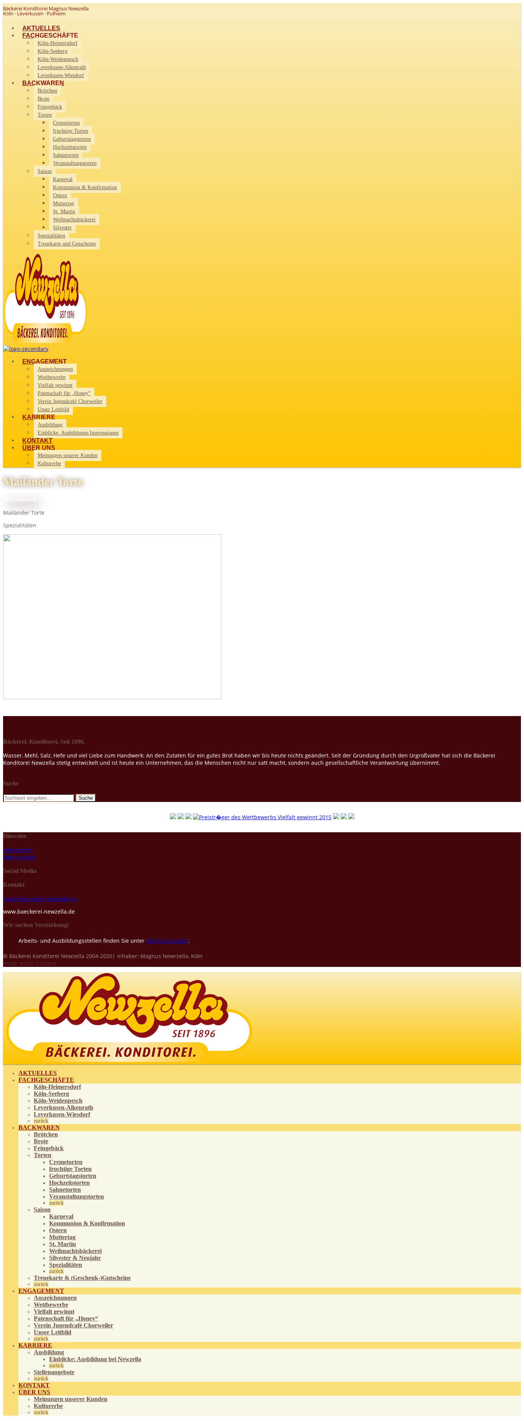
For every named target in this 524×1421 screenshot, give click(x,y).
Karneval (63, 179)
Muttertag (63, 203)
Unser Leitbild (53, 409)
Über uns (38, 448)
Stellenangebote (167, 940)
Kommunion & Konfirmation (85, 187)
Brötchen (47, 91)
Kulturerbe (49, 463)
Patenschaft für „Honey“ (64, 393)
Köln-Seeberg (53, 51)
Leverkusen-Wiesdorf (61, 75)
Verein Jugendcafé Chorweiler (70, 401)
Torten (45, 115)
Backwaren (43, 83)
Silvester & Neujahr (75, 1258)
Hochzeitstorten (70, 147)
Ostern (60, 195)
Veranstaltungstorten (75, 163)
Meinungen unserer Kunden (67, 455)
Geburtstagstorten (72, 139)
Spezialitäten (51, 236)
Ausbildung (50, 425)
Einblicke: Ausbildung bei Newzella (95, 1359)
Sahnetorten (66, 155)
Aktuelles (41, 28)
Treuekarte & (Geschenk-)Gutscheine (82, 1277)
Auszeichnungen (55, 369)
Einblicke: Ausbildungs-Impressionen (78, 433)
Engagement (44, 361)
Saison (45, 171)
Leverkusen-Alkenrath (62, 67)
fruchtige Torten (70, 131)
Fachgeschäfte (50, 35)
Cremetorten (66, 123)
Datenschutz (19, 857)
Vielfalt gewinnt (55, 385)
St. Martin (64, 211)
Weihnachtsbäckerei (74, 219)
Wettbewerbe (52, 377)
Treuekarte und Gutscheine (67, 244)
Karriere (38, 417)
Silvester (62, 228)
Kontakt (37, 440)
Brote (43, 99)
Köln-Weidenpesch (58, 59)
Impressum (17, 849)
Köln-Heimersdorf (57, 43)
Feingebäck (50, 107)
